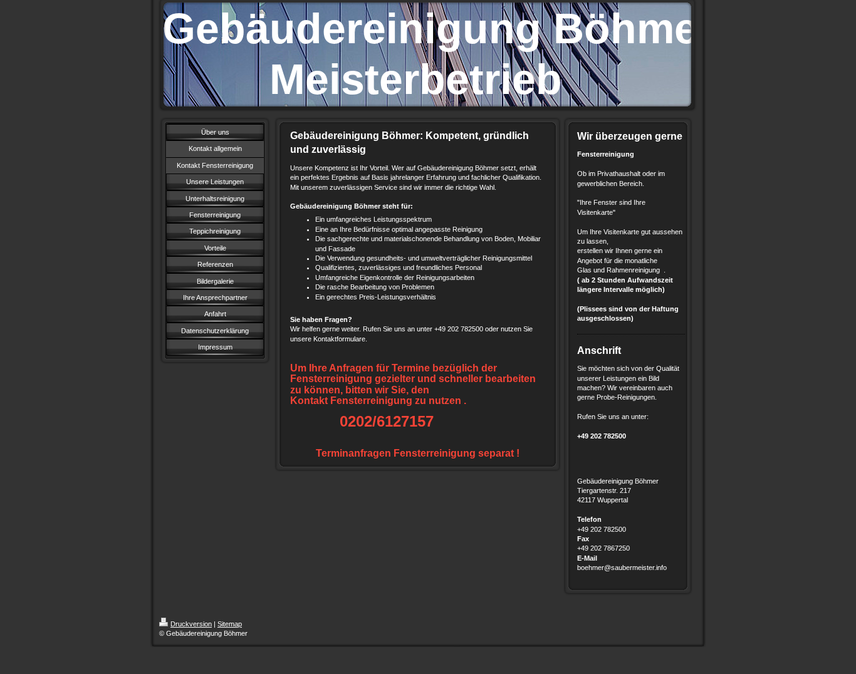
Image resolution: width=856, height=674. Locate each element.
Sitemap (229, 624)
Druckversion (191, 624)
